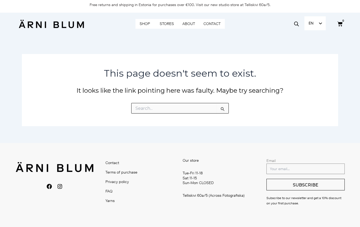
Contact (112, 163)
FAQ (109, 191)
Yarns (110, 201)
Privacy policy (117, 182)
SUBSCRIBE (305, 184)
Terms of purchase (121, 172)
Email (271, 161)
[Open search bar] (296, 24)
